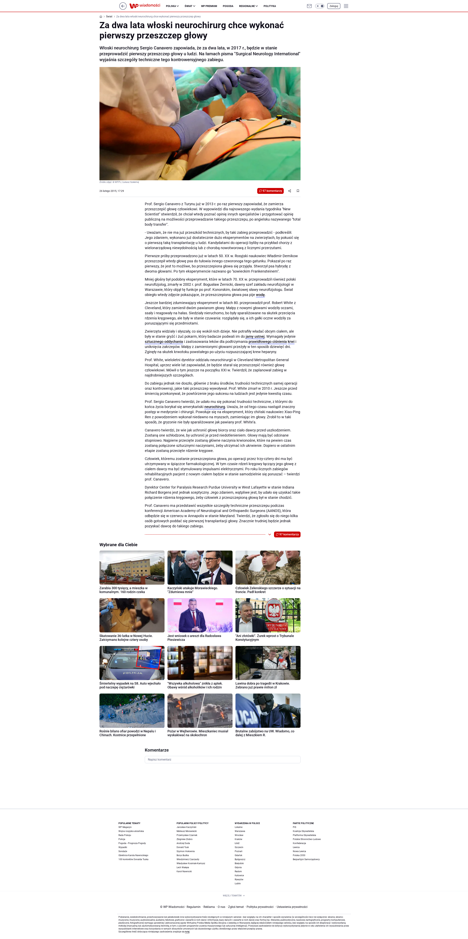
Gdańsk (238, 855)
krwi (291, 341)
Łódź (237, 843)
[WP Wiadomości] (147, 6)
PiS (294, 827)
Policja (121, 839)
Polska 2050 (299, 855)
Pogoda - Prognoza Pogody (132, 843)
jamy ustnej (255, 336)
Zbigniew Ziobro (185, 839)
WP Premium (209, 6)
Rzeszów (239, 879)
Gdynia (238, 867)
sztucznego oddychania (164, 341)
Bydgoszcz (240, 859)
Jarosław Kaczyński (186, 827)
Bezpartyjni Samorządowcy (306, 859)
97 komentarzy (272, 191)
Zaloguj (334, 6)
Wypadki (122, 847)
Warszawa (240, 831)
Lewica (296, 847)
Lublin (238, 883)
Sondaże (122, 851)
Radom (238, 871)
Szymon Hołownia (186, 851)
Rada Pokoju (124, 835)
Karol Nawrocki (184, 871)
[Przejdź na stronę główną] (123, 8)
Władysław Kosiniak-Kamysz (191, 863)
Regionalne (247, 6)
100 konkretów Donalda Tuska (133, 859)
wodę (260, 294)
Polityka (270, 6)
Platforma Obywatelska (304, 835)
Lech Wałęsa (183, 867)
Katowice (239, 875)
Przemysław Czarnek (187, 835)
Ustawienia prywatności (291, 907)
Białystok (239, 863)
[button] (319, 6)
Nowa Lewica (299, 851)
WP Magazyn (125, 827)
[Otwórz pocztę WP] (309, 6)
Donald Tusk (183, 847)
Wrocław (239, 835)
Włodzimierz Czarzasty (188, 859)
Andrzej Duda (183, 843)
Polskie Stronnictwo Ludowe (307, 839)
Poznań (238, 851)
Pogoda (228, 6)
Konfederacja (299, 843)
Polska (171, 6)
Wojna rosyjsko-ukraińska (131, 831)
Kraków (238, 839)
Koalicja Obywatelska (303, 831)
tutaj (187, 931)
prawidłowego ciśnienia (268, 341)
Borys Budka (183, 855)
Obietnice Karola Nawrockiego (133, 855)
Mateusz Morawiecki (187, 831)
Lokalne (238, 827)
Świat (188, 6)
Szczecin (239, 847)
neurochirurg (214, 407)
